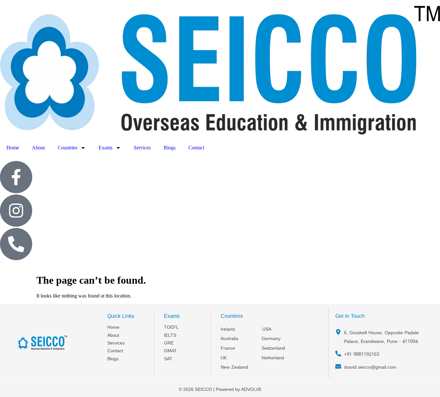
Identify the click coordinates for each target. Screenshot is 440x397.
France (228, 348)
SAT (168, 358)
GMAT (170, 350)
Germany (271, 338)
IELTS (170, 335)
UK (224, 358)
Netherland (273, 358)
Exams (105, 147)
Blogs (170, 147)
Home (12, 147)
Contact (196, 147)
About (38, 147)
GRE (169, 343)
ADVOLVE (251, 389)
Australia (229, 338)
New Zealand (234, 367)
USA (266, 329)
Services (142, 147)
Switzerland (273, 348)
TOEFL (171, 327)
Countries (67, 147)
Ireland (228, 329)
